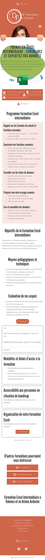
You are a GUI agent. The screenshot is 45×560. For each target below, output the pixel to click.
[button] (39, 26)
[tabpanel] (22, 339)
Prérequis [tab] (6, 350)
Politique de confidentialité (23, 520)
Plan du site (22, 531)
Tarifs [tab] (5, 328)
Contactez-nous (22, 528)
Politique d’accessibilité (22, 523)
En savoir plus (22, 432)
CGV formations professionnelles (22, 526)
